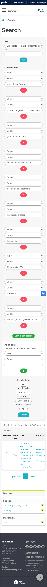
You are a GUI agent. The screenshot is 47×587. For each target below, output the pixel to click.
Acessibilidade (32, 553)
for (6, 49)
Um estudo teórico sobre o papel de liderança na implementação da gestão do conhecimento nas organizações (27, 455)
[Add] (23, 371)
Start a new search (23, 335)
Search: (8, 41)
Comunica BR (19, 3)
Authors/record (23, 404)
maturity (7, 510)
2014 (6, 522)
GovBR (4, 2)
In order (23, 396)
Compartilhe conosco (33, 560)
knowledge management (15, 505)
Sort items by (23, 388)
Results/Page (23, 379)
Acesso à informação (38, 3)
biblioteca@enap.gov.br (11, 569)
